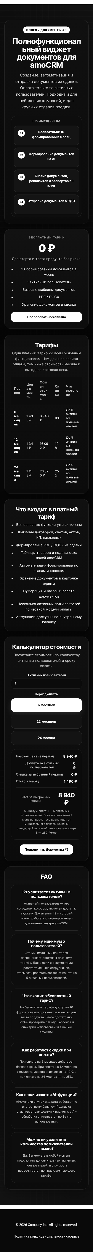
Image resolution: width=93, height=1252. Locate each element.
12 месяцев (46, 721)
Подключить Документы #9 (46, 849)
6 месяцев (46, 705)
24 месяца (46, 738)
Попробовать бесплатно (46, 317)
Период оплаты (46, 694)
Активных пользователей (46, 675)
